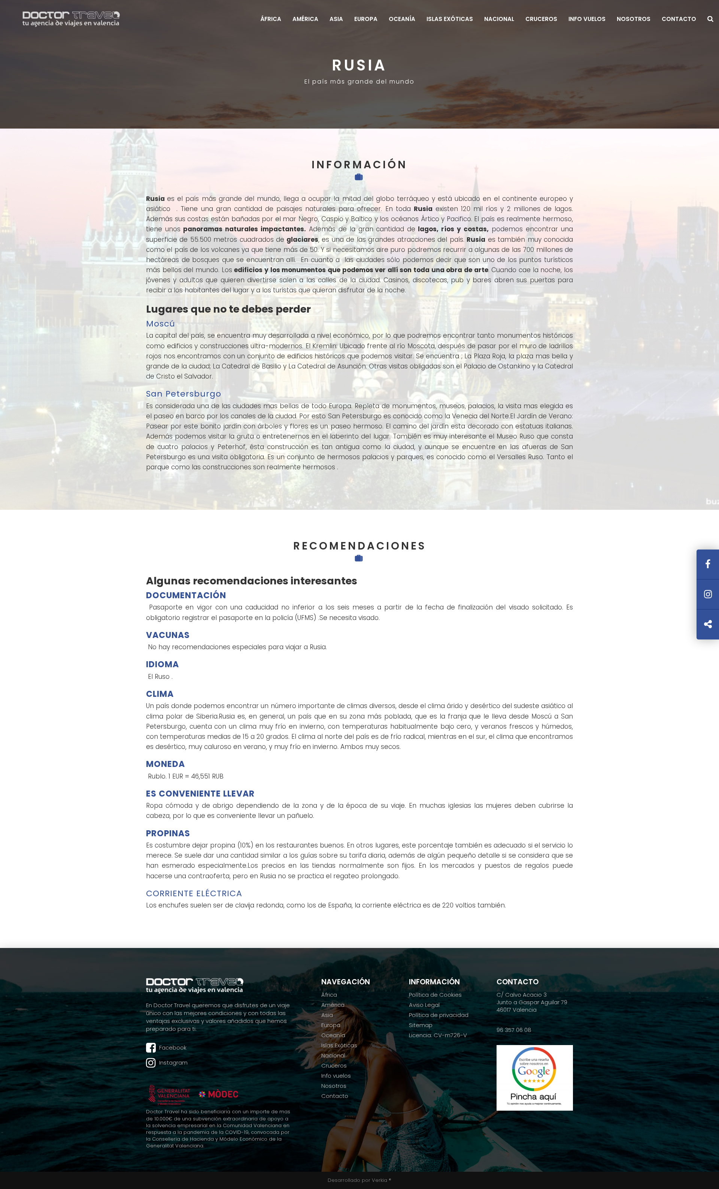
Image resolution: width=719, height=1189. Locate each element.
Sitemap (421, 1025)
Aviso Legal (424, 1005)
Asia (336, 19)
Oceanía (402, 19)
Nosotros (633, 19)
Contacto (679, 19)
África (270, 19)
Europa (365, 19)
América (305, 19)
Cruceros (541, 19)
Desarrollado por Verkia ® (359, 1180)
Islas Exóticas (450, 19)
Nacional (499, 19)
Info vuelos (587, 19)
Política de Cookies (435, 994)
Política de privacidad (438, 1015)
